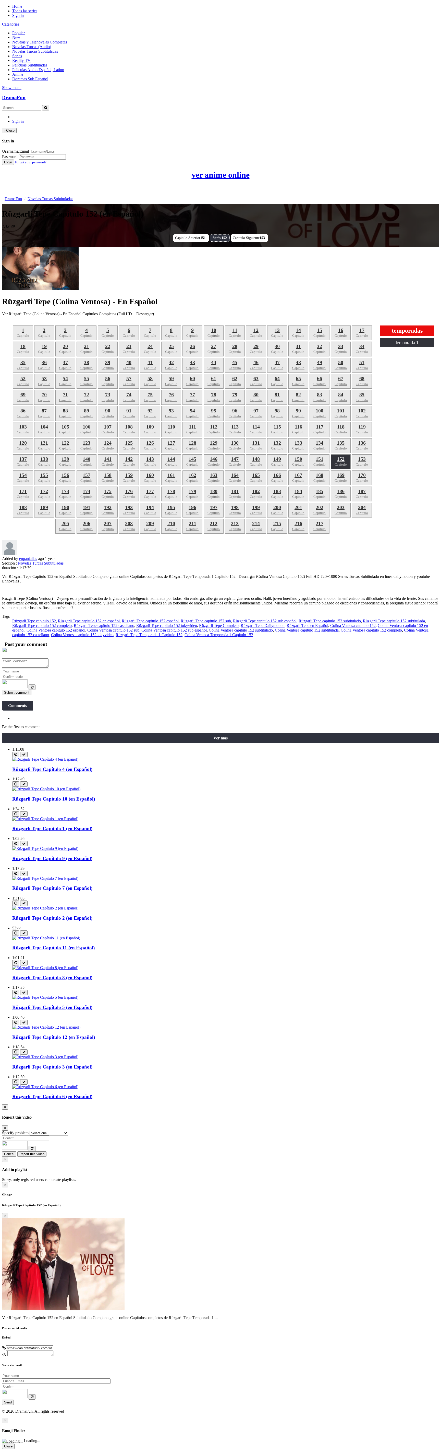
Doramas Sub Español (30, 79)
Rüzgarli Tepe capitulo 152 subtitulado (330, 621)
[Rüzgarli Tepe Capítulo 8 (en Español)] (45, 967)
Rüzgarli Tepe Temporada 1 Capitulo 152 (149, 635)
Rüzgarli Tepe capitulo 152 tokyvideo (166, 625)
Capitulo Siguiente (249, 238)
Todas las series (24, 11)
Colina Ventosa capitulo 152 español (56, 630)
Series (17, 56)
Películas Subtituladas (29, 65)
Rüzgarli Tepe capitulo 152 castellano (104, 625)
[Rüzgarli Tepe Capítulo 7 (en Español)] (45, 878)
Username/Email (15, 151)
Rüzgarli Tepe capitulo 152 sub (206, 621)
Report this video (31, 1154)
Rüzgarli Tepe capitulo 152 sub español (265, 621)
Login (8, 162)
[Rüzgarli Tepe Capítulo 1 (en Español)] (45, 819)
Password (10, 156)
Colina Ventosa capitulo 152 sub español (174, 630)
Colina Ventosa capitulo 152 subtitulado (241, 630)
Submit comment (16, 692)
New (16, 37)
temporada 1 (407, 343)
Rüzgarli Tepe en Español (307, 625)
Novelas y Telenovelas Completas (39, 42)
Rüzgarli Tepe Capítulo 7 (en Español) (52, 888)
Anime (17, 74)
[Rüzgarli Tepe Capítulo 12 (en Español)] (46, 1027)
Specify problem (15, 1133)
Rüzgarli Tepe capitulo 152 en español (89, 621)
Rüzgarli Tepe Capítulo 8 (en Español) (52, 977)
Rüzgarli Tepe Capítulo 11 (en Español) (53, 947)
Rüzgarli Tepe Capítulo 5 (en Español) (52, 1007)
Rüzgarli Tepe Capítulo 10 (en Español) (53, 799)
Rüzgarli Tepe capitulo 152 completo (42, 625)
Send (8, 1402)
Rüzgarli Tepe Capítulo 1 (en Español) (52, 828)
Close (8, 1446)
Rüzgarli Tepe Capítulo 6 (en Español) (52, 1096)
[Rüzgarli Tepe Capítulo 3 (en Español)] (45, 1057)
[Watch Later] (15, 754)
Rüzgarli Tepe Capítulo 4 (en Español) (52, 769)
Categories (10, 24)
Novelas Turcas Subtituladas (35, 51)
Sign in (18, 15)
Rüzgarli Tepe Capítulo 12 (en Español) (53, 1037)
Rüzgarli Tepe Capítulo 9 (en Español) (52, 858)
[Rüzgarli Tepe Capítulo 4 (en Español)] (45, 759)
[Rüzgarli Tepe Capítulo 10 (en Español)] (46, 789)
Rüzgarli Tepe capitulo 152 (34, 621)
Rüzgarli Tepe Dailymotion (263, 625)
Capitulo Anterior (190, 238)
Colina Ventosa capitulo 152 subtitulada (307, 630)
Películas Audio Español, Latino (38, 70)
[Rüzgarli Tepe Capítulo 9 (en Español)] (45, 848)
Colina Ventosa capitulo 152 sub (113, 630)
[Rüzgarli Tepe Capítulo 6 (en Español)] (45, 1087)
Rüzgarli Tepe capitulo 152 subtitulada (394, 621)
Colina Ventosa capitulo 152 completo (371, 630)
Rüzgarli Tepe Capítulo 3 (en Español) (52, 1067)
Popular (18, 33)
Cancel (9, 1154)
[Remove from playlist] (24, 754)
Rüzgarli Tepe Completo (219, 625)
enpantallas (28, 558)
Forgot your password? (30, 162)
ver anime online (221, 174)
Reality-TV (21, 60)
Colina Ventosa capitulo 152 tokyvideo (82, 635)
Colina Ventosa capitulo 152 (353, 625)
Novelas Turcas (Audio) (31, 46)
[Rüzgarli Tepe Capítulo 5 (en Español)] (45, 997)
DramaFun (14, 97)
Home (17, 6)
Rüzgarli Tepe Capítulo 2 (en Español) (52, 918)
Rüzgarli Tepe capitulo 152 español (150, 621)
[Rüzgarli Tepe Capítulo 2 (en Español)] (45, 908)
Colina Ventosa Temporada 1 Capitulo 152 (219, 635)
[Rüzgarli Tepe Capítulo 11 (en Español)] (46, 938)
